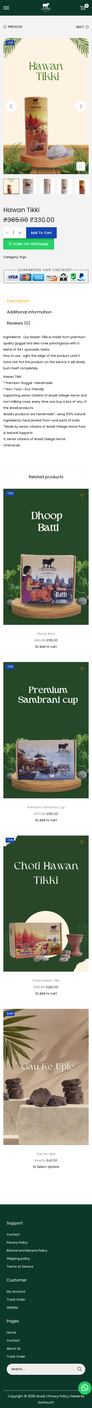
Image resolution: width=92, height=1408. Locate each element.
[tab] (46, 300)
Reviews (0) (18, 323)
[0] (82, 7)
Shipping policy (18, 1258)
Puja (23, 257)
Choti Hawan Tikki (46, 980)
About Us (14, 1348)
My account (16, 1291)
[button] (28, 241)
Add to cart (41, 233)
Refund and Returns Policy (27, 1250)
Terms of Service (20, 1266)
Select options (48, 1167)
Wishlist (12, 1307)
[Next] (80, 106)
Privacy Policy (17, 1242)
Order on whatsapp (30, 244)
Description (18, 301)
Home (11, 1332)
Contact (13, 1234)
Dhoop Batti (46, 633)
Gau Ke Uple (46, 1154)
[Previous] (11, 106)
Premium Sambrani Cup (46, 807)
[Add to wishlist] (10, 45)
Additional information (29, 312)
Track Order (16, 1299)
